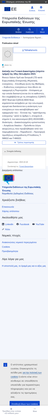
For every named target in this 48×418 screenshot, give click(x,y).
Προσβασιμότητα (10, 251)
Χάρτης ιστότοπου (10, 211)
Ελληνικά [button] (41, 10)
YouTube (40, 224)
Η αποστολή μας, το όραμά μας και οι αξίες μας (24, 266)
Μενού (42, 32)
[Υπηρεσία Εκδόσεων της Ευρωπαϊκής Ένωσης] (10, 9)
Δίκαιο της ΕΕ (7, 66)
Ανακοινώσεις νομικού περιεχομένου (19, 242)
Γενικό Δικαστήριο (26, 166)
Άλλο (7, 229)
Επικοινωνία (8, 207)
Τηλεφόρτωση (30, 50)
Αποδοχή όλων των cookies (24, 404)
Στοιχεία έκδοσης (14, 151)
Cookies (6, 247)
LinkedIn (9, 224)
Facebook (24, 224)
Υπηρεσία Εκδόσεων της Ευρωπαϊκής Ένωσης (21, 20)
